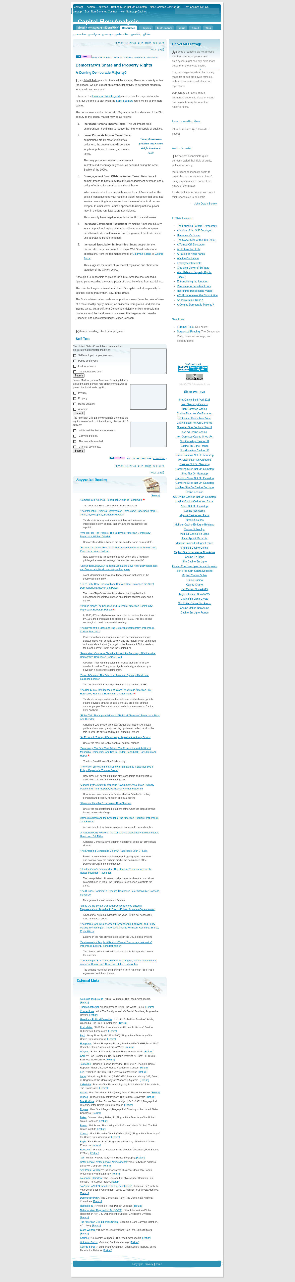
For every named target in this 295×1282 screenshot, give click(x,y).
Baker (83, 1117)
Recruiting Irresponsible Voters (195, 290)
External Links (185, 326)
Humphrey (86, 1043)
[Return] (155, 495)
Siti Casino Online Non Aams (194, 418)
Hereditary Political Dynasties (96, 1019)
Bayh (83, 1141)
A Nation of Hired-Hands (191, 253)
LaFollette (85, 1084)
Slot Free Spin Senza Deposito (195, 570)
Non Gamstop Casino (194, 408)
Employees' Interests (189, 263)
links (148, 34)
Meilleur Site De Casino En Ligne (194, 487)
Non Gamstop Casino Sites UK (194, 436)
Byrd (82, 1035)
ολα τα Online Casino (194, 431)
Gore (82, 1056)
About (195, 28)
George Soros (87, 1246)
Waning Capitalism (188, 258)
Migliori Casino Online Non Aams (194, 501)
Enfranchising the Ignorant (192, 281)
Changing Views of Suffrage (193, 267)
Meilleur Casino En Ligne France (194, 543)
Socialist (84, 1238)
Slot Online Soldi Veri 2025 (194, 399)
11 (126, 43)
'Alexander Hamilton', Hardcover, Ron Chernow (105, 803)
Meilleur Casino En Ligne (194, 533)
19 (158, 43)
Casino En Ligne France (195, 445)
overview (81, 34)
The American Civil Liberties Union (99, 1222)
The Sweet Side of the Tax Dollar (196, 239)
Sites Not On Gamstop (194, 473)
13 (133, 43)
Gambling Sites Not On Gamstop (194, 468)
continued (159, 458)
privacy (149, 1264)
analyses (95, 34)
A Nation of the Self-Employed (194, 230)
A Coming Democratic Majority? (195, 304)
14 (137, 43)
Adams (84, 1092)
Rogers (84, 1109)
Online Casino (194, 580)
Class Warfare (88, 1230)
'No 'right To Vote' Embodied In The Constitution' (106, 1186)
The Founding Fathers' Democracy (197, 225)
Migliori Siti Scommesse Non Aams (194, 552)
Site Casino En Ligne (194, 561)
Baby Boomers (124, 100)
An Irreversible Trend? (190, 300)
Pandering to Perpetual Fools (194, 286)
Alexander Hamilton (91, 1178)
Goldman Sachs (141, 253)
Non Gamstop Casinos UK (165, 6)
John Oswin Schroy (205, 203)
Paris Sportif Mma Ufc (195, 538)
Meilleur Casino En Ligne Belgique (194, 524)
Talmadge (85, 1064)
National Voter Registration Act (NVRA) (101, 1210)
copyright (137, 1264)
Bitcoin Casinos (194, 519)
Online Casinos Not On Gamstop (194, 455)
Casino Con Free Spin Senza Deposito (194, 566)
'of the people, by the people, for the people (103, 1162)
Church (84, 1133)
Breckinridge (87, 1101)
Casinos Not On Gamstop (195, 464)
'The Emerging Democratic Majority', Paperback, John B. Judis (114, 851)
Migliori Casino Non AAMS (194, 594)
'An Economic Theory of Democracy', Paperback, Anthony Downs (115, 737)
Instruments (164, 28)
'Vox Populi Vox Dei (90, 1170)
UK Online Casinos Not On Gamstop (194, 496)
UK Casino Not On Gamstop (194, 459)
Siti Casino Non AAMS (194, 589)
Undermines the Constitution (201, 295)
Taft (82, 1157)
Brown (83, 1125)
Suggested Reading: (188, 331)
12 (130, 43)
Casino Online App (194, 529)
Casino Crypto (194, 584)
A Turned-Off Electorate (190, 244)
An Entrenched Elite (188, 249)
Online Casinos (194, 492)
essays (109, 34)
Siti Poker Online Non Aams (194, 603)
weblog (137, 34)
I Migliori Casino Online (194, 547)
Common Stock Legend (106, 96)
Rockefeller (86, 1027)
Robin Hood (86, 1205)
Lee (82, 1072)
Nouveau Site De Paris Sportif (194, 427)
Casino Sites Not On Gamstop (194, 413)
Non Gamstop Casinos (194, 404)
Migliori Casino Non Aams (195, 515)
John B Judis (90, 80)
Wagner (84, 1051)
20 (163, 43)
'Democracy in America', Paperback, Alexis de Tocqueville (111, 500)
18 (154, 43)
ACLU (180, 295)
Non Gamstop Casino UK (194, 441)
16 (146, 43)
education (123, 34)
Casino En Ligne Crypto (194, 598)
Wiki (208, 28)
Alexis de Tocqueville (91, 999)
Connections (87, 1011)
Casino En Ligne (194, 556)
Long (83, 1076)
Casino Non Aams (194, 510)
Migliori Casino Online (194, 575)
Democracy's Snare (188, 235)
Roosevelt (85, 1149)
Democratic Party (89, 1197)
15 (142, 43)
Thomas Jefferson (90, 1007)
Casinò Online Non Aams (194, 607)
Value (181, 28)
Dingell (84, 1097)
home (159, 1264)
